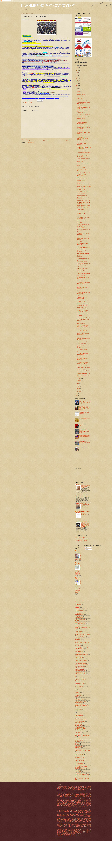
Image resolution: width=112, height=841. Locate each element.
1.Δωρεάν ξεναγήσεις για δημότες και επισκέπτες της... (83, 251)
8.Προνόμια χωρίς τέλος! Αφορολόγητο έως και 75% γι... (83, 241)
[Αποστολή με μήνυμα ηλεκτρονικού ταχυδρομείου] (37, 101)
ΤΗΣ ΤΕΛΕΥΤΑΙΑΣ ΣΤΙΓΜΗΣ (73, 830)
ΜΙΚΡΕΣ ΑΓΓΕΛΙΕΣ (80, 815)
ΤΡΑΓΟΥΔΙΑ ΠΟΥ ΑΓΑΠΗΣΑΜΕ (80, 764)
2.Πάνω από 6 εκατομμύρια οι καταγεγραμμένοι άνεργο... (82, 123)
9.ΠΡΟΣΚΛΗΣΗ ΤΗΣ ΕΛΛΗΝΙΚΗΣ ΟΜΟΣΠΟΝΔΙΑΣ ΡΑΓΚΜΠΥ (82, 269)
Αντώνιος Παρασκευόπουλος (81, 503)
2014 (77, 86)
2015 (77, 85)
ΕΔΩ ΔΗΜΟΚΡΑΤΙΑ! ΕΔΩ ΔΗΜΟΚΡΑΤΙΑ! (82, 642)
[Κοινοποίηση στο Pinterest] (42, 101)
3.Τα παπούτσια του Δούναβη (82, 349)
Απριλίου (78, 386)
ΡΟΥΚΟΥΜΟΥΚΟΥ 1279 (81, 369)
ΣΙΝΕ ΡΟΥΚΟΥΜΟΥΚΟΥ (79, 740)
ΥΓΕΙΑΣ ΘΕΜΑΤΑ (78, 771)
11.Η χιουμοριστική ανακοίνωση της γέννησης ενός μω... (83, 225)
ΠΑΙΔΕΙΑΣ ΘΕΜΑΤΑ (70, 818)
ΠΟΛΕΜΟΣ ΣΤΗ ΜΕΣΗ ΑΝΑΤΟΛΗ (80, 719)
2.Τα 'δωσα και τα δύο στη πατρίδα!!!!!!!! (83, 158)
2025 (77, 69)
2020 (77, 77)
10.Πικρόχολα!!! (79, 222)
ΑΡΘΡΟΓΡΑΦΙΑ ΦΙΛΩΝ (79, 616)
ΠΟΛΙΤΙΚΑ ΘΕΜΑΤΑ (28, 102)
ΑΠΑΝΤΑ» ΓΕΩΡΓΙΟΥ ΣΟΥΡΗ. (80, 610)
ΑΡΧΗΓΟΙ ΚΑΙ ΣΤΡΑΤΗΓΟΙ (84, 447)
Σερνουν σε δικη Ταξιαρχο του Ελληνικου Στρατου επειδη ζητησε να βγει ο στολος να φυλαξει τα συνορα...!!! (85, 402)
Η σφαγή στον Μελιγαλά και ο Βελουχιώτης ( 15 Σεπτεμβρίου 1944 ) (84, 425)
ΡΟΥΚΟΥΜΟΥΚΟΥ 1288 (81, 180)
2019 (77, 78)
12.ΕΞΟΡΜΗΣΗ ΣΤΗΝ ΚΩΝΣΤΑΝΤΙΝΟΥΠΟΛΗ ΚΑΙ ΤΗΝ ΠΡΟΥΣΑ (83, 178)
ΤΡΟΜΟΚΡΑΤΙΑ (77, 770)
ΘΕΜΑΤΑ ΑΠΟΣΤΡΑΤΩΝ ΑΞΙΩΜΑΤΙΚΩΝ (81, 675)
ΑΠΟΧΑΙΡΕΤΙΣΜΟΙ (78, 611)
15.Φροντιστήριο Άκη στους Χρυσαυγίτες (83, 152)
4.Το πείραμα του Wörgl (81, 231)
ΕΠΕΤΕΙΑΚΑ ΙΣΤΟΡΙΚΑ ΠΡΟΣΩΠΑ (81, 660)
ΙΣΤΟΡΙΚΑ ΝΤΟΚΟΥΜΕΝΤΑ (79, 683)
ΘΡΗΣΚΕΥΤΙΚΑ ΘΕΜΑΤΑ (79, 678)
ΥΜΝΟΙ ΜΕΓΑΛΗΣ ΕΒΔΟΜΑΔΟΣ (80, 773)
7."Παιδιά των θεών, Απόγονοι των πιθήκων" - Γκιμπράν (82, 215)
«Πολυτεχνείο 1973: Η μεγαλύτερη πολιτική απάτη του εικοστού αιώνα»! (84, 442)
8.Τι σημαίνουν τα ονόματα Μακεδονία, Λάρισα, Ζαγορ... (83, 336)
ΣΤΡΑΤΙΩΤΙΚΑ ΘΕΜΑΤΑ (79, 754)
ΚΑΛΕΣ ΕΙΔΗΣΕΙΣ (84, 809)
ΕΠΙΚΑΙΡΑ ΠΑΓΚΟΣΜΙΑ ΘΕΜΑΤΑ (80, 663)
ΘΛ (75, 676)
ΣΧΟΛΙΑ (86, 829)
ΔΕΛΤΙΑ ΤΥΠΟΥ (77, 629)
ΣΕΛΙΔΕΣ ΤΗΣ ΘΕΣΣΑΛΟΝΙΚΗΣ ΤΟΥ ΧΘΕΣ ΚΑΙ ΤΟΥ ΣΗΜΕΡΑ (78, 824)
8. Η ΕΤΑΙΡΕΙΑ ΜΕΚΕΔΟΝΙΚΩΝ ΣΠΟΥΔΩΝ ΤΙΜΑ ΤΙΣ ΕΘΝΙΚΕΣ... (83, 313)
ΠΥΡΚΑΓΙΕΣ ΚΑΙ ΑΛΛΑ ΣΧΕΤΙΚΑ (80, 731)
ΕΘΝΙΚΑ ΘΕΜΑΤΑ (78, 645)
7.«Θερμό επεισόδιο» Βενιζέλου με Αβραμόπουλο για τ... (82, 359)
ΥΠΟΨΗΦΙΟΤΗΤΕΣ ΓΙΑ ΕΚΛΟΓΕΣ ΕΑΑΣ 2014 (83, 776)
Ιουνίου (78, 383)
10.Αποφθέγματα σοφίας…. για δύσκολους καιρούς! (82, 298)
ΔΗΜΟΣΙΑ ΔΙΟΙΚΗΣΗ (78, 631)
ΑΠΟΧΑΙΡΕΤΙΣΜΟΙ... (78, 613)
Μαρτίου (78, 388)
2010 (77, 395)
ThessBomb (78, 484)
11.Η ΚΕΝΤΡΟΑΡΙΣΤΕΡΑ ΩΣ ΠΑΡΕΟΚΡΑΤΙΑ (81, 175)
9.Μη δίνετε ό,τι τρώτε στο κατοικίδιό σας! (84, 186)
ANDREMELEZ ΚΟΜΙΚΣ (77, 552)
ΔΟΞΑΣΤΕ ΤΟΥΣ (77, 641)
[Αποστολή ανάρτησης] (35, 100)
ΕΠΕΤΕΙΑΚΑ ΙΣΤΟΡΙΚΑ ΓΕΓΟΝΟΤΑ (81, 658)
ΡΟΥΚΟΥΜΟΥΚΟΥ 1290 (81, 118)
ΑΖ (75, 601)
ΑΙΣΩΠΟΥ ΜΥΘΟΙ (78, 604)
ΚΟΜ (75, 689)
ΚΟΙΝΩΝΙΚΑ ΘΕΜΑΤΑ (78, 687)
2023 (77, 72)
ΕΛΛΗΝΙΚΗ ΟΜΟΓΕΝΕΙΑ (79, 651)
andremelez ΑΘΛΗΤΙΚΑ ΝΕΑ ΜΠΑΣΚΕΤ (81, 539)
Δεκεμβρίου (79, 89)
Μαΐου (78, 385)
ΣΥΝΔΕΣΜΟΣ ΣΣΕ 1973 (77, 564)
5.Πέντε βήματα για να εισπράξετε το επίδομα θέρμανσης (83, 259)
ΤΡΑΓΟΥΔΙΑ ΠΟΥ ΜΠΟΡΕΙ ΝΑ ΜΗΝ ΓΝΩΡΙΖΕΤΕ (73, 832)
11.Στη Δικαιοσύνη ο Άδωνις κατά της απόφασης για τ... (83, 144)
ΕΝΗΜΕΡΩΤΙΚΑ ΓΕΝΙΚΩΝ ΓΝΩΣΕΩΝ (81, 654)
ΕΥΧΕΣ (76, 667)
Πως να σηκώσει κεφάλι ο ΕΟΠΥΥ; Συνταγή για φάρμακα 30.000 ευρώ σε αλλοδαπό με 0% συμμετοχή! (85, 408)
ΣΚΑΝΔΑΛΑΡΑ (77, 743)
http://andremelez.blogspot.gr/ (80, 537)
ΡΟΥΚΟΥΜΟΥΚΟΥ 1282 (81, 301)
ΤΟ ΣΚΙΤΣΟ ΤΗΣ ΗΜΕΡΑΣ (79, 760)
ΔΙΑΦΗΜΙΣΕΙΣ (77, 638)
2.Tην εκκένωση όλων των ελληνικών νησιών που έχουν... (83, 280)
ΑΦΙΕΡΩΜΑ (77, 620)
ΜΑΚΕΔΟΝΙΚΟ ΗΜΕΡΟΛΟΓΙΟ (80, 704)
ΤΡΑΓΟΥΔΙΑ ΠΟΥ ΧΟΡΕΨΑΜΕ (80, 768)
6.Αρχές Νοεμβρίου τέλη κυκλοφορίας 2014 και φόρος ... (83, 105)
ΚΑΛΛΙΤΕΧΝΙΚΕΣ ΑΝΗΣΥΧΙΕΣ (80, 686)
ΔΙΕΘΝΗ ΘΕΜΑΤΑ (78, 639)
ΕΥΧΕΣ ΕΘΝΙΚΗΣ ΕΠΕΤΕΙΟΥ (80, 669)
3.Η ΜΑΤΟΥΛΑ (79, 98)
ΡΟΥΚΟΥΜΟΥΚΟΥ (78, 732)
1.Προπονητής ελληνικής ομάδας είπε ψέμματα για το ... (83, 156)
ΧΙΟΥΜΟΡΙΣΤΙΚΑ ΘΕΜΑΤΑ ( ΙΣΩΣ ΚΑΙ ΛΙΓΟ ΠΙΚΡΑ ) (67, 835)
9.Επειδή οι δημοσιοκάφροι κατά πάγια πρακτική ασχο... (83, 141)
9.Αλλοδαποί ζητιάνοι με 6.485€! (82, 207)
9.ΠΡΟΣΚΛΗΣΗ (79, 315)
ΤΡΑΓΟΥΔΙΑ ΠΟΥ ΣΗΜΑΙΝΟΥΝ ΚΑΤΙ (63, 831)
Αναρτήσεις (87, 547)
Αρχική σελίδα (46, 140)
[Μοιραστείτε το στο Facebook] (41, 101)
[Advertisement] (80, 459)
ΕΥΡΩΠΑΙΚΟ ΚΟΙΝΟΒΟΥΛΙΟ (80, 666)
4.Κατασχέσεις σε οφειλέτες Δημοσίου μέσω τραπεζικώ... (83, 376)
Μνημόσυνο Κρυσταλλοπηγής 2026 (84, 514)
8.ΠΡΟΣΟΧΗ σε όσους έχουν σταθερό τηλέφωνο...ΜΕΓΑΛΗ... (83, 218)
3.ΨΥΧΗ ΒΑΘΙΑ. (79, 159)
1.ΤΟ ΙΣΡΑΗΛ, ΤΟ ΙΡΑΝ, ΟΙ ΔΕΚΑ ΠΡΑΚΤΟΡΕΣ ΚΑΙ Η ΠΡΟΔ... (82, 326)
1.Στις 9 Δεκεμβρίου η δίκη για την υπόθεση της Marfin (82, 227)
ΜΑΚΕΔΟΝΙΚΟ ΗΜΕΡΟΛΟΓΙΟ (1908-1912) (82, 705)
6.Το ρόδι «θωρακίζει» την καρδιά (82, 308)
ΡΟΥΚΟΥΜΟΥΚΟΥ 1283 (81, 275)
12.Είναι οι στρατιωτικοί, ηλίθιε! (82, 322)
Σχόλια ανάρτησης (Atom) (30, 142)
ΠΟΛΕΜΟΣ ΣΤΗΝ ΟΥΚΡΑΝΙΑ (80, 721)
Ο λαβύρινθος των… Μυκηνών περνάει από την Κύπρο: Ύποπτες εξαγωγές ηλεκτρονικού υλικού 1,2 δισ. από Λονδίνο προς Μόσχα (85, 525)
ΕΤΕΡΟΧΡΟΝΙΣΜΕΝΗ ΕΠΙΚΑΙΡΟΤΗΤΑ (81, 664)
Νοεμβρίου (78, 91)
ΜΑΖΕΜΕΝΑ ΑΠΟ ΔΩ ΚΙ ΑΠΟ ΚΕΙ (80, 701)
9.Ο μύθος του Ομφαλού (81, 112)
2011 (77, 393)
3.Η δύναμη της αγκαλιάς (81, 193)
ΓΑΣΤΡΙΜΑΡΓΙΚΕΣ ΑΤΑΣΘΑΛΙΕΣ (80, 623)
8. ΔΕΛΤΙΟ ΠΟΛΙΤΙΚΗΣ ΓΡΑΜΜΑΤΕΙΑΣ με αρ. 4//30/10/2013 (83, 110)
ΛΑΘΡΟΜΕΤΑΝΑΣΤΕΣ (78, 695)
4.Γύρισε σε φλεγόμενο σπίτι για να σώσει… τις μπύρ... (83, 100)
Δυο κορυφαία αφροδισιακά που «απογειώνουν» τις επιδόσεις (85, 486)
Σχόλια (86, 549)
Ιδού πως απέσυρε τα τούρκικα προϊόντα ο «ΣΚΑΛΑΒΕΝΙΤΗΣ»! (84, 436)
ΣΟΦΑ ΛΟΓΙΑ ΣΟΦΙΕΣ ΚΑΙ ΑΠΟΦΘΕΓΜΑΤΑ (82, 750)
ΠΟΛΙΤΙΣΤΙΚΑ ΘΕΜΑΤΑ (79, 725)
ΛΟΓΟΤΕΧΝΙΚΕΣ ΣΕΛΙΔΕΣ (79, 699)
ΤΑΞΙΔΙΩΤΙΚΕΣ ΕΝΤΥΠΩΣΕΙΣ (80, 757)
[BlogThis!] (38, 101)
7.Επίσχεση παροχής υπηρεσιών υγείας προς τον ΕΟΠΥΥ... (83, 108)
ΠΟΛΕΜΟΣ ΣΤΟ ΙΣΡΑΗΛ (79, 722)
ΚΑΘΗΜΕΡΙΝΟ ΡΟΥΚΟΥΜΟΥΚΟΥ (48, 5)
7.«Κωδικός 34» (79, 165)
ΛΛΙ (75, 698)
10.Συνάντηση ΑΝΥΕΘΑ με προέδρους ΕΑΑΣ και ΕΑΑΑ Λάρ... (83, 317)
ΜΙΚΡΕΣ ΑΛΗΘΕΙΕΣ (78, 709)
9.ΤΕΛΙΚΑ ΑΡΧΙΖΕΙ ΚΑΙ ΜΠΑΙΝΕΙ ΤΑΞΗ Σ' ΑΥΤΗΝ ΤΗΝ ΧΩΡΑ (83, 220)
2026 (77, 67)
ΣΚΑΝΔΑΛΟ (77, 744)
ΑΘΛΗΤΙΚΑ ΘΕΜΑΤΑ (77, 786)
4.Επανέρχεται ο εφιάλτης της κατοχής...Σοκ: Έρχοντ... (82, 196)
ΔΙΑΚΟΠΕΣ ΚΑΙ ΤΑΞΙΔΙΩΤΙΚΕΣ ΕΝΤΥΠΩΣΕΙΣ (83, 634)
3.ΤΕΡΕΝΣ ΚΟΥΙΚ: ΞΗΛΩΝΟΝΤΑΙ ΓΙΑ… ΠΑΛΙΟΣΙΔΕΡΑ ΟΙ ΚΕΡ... (83, 283)
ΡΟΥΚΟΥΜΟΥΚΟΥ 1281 (81, 323)
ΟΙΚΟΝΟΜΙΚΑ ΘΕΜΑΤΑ (79, 715)
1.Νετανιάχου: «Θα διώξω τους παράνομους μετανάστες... (82, 120)
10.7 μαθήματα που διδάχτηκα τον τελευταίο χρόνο (82, 271)
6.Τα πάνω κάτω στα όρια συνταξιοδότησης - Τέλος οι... (82, 261)
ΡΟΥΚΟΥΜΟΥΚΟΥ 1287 (81, 189)
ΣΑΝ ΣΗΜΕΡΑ (77, 734)
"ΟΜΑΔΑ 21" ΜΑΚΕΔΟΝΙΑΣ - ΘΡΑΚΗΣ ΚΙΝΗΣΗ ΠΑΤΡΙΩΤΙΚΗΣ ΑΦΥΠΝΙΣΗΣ (83, 521)
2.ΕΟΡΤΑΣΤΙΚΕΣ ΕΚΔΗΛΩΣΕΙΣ (82, 305)
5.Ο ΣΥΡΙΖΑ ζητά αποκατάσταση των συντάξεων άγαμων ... (83, 354)
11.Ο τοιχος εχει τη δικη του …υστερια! (83, 367)
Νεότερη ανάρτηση (25, 140)
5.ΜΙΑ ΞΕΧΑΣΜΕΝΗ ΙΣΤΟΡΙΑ (82, 307)
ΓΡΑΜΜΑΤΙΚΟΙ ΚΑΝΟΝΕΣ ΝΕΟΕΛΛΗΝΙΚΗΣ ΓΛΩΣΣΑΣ (82, 793)
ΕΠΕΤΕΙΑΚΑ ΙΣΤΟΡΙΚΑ (79, 657)
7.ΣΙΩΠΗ (78, 182)
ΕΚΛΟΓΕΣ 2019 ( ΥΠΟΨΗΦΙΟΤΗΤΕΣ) (81, 647)
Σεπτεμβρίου (79, 378)
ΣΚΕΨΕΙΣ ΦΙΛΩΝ (78, 747)
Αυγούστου (79, 380)
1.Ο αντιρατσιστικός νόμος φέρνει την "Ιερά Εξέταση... (83, 347)
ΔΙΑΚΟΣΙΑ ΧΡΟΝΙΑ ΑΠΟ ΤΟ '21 (80, 636)
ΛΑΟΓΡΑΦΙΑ (77, 696)
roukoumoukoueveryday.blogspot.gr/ (81, 540)
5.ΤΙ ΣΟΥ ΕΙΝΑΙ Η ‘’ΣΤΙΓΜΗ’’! (82, 330)
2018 (77, 80)
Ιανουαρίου (79, 391)
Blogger (61, 838)
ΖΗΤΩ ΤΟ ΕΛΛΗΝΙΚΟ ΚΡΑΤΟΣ (80, 670)
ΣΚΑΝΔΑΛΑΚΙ (77, 741)
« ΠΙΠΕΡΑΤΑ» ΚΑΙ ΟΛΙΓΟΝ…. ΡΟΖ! (63, 786)
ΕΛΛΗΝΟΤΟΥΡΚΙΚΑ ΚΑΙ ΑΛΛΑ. (83, 800)
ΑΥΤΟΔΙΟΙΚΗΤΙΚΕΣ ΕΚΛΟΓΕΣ (80, 619)
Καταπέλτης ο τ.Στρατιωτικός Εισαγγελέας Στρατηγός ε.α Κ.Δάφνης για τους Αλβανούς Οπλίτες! (84, 431)
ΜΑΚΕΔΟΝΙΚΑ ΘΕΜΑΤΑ (79, 702)
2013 (77, 88)
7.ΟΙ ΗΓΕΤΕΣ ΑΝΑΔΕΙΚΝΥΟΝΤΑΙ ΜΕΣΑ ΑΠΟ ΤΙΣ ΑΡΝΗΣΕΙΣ (83, 203)
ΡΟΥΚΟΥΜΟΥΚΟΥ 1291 (81, 94)
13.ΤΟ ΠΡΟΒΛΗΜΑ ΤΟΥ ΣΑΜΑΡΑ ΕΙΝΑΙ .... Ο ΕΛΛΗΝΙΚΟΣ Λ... (84, 148)
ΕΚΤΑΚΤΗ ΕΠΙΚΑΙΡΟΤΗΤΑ (79, 648)
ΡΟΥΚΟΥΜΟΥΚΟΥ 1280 (81, 345)
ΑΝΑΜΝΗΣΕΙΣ (77, 607)
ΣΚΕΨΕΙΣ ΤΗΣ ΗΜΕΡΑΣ (79, 746)
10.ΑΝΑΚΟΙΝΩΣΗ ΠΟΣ (80, 209)
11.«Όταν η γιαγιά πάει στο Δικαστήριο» (83, 116)
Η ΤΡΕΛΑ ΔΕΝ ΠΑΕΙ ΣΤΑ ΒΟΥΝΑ (80, 672)
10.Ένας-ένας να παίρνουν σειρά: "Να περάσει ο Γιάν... (83, 115)
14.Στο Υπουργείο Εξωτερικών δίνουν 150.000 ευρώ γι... (83, 150)
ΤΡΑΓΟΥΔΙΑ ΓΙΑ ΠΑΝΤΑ (79, 763)
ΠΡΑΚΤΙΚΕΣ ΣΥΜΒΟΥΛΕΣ (79, 727)
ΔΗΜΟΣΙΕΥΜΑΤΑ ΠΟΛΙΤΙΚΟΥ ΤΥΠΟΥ (81, 632)
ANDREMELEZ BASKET (77, 579)
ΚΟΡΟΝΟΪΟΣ (77, 692)
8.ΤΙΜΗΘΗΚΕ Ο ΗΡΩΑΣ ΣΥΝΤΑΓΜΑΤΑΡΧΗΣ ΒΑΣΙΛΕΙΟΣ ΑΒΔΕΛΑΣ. (83, 138)
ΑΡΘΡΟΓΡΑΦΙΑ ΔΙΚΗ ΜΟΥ (79, 614)
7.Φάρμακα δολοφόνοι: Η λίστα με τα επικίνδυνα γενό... (83, 334)
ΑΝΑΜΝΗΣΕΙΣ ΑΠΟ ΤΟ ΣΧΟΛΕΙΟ (80, 608)
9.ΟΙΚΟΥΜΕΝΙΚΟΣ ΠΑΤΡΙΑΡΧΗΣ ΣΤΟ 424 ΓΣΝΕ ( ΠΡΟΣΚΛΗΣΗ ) (83, 363)
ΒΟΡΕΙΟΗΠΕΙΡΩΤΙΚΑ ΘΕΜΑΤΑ (80, 622)
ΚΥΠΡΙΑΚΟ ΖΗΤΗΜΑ (78, 693)
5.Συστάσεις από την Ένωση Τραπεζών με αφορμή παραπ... (83, 103)
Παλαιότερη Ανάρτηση (67, 140)
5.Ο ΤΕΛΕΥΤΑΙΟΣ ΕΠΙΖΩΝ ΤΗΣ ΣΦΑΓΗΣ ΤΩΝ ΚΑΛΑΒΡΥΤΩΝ (84, 130)
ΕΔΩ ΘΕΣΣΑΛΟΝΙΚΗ (78, 644)
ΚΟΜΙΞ (76, 690)
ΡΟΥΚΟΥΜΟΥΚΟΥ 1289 (81, 154)
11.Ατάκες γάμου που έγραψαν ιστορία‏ (83, 247)
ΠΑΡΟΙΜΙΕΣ (77, 718)
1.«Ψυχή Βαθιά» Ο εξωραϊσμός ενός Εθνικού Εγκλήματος (83, 96)
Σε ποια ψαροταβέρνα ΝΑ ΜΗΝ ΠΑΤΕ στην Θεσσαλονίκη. (84, 419)
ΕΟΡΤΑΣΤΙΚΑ (77, 801)
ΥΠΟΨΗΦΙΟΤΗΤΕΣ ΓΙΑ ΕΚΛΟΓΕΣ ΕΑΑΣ (82, 774)
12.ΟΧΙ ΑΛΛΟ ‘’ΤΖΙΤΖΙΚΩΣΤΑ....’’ (82, 145)
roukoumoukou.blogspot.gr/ (79, 542)
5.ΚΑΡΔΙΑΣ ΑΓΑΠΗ (80, 161)
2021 (77, 75)
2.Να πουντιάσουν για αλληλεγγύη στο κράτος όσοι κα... (83, 374)
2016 (77, 83)
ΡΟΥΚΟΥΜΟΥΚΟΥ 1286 (81, 213)
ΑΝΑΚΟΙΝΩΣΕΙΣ (77, 605)
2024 (77, 70)
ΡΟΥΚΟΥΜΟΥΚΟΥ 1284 (81, 249)
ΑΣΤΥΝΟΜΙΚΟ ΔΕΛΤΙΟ (79, 617)
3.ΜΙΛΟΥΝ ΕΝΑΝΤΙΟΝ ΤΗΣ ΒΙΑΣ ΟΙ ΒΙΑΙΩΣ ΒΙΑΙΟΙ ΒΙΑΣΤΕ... (83, 254)
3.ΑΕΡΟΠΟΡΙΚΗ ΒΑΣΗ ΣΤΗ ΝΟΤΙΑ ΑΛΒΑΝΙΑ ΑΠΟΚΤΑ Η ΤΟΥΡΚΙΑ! (83, 125)
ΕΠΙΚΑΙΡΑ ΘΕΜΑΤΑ (78, 661)
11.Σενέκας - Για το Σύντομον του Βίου (83, 343)
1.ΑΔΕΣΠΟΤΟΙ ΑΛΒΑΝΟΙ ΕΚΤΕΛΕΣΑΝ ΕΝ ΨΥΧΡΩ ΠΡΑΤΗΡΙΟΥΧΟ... (83, 303)
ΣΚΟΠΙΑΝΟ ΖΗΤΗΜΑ (78, 749)
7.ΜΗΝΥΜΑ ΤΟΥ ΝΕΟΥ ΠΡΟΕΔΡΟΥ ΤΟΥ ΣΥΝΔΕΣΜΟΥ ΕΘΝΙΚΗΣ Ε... (83, 311)
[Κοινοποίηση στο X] (39, 101)
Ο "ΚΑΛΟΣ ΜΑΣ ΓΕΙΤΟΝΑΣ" (64, 816)
